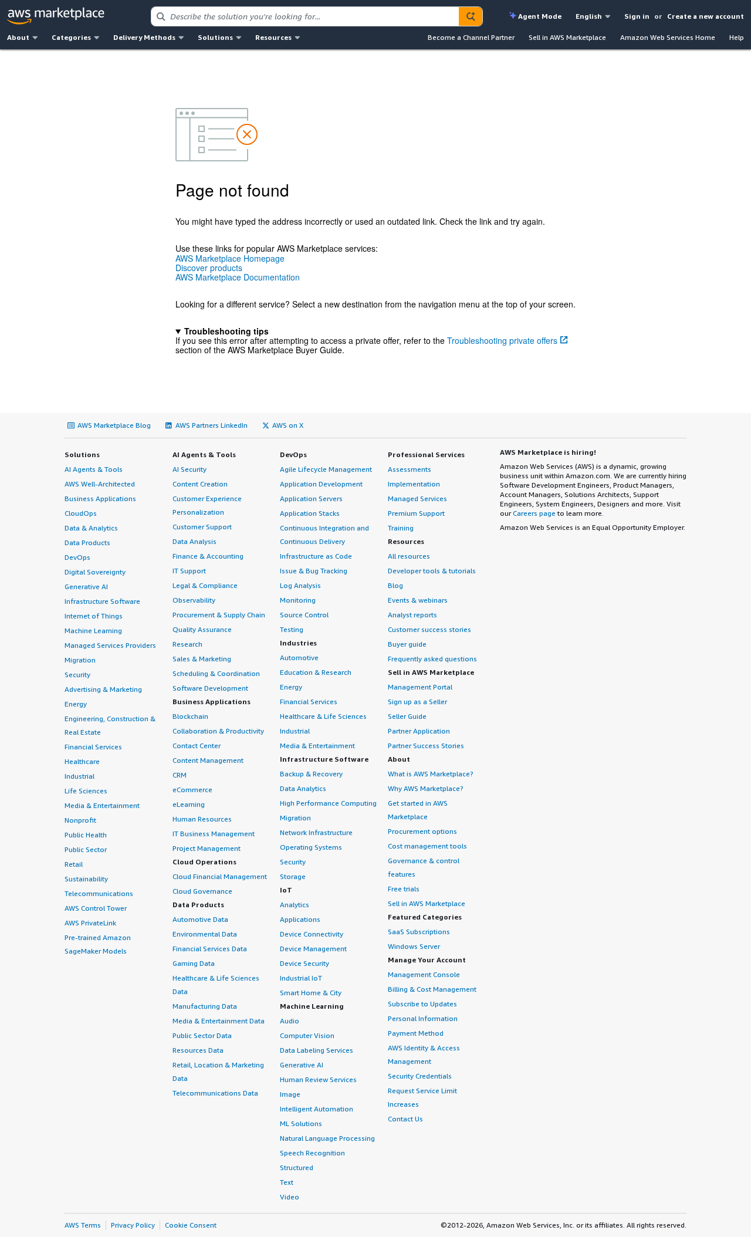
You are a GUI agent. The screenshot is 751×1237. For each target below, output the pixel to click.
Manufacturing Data (204, 1006)
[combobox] (304, 16)
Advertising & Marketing (103, 689)
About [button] (18, 37)
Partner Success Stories (426, 745)
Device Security (304, 963)
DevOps (77, 557)
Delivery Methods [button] (144, 37)
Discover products (208, 267)
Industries (298, 642)
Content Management (207, 760)
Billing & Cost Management (432, 989)
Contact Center (196, 745)
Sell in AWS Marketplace (567, 37)
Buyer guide (407, 644)
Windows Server (414, 946)
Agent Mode (539, 16)
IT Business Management (213, 833)
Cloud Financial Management (219, 876)
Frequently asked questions (432, 658)
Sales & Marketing (201, 658)
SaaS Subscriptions (419, 931)
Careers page (534, 513)
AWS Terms (83, 1225)
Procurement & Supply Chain (218, 614)
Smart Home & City (310, 992)
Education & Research (315, 672)
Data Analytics (303, 788)
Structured (296, 1167)
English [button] (589, 16)
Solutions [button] (215, 37)
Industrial (79, 776)
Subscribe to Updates (422, 1003)
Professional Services (426, 454)
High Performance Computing (328, 803)
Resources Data (198, 1050)
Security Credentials (420, 1076)
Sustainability (86, 878)
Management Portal (420, 686)
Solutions (82, 454)
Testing (291, 629)
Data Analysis (194, 541)
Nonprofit (80, 820)
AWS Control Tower (96, 908)
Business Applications (100, 498)
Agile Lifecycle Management (326, 469)
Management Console (424, 974)
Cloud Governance (202, 891)
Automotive (299, 657)
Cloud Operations (204, 861)
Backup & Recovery (311, 773)
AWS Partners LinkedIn (211, 425)
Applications (300, 919)
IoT (286, 889)
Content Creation (200, 483)
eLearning (188, 804)
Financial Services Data (209, 948)
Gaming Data (193, 963)
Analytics (294, 904)
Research (187, 644)
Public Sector (86, 849)
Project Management (206, 848)
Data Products (87, 542)
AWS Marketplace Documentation (237, 277)
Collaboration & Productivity (218, 730)
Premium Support (416, 513)
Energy (76, 703)
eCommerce (192, 789)
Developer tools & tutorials (432, 570)
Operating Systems (311, 847)
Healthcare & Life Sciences (323, 716)
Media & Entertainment (102, 805)
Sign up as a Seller (417, 701)
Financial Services (93, 746)
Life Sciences (86, 790)
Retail (74, 864)
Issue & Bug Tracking (313, 570)
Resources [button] (273, 37)
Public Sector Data (202, 1035)
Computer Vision (307, 1035)
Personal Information (423, 1018)
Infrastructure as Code (316, 556)
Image (290, 1094)
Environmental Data (204, 934)
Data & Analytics (91, 527)
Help (736, 37)
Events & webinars (418, 600)
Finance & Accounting (207, 556)
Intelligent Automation (316, 1108)
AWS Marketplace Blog (114, 425)
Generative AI (86, 586)
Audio (289, 1020)
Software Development (210, 688)
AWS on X (287, 425)
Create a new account (705, 16)
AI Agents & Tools (94, 469)
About (399, 759)
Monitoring (298, 600)
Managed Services (417, 498)
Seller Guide (407, 716)
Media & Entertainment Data (218, 1020)
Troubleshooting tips (226, 331)
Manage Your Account (427, 959)
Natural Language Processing (327, 1138)
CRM (179, 774)
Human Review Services (318, 1079)
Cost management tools (427, 845)
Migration (80, 659)
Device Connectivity (311, 934)
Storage (293, 876)
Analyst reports (412, 614)
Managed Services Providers (110, 645)
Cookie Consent (190, 1225)
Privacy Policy (133, 1225)
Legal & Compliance (205, 585)
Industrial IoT (301, 978)
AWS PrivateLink (90, 922)
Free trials (404, 888)
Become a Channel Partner (471, 37)
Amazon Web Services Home (667, 37)
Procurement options (422, 831)
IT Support (189, 570)
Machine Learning (93, 630)
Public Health (86, 834)
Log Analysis (300, 585)
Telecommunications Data (215, 1093)
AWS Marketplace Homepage (230, 258)
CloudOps (81, 513)
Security (77, 674)
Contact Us (405, 1118)
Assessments (409, 469)
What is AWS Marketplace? (430, 773)
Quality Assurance (202, 629)
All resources (409, 556)
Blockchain (190, 716)
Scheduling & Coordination (216, 673)
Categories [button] (71, 37)
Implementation (414, 483)
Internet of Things (94, 615)
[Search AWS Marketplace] (470, 16)
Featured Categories (425, 916)
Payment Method (416, 1033)
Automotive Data (200, 919)
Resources (406, 541)
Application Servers (311, 498)
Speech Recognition (312, 1152)
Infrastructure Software (102, 601)
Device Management (313, 948)
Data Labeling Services (316, 1050)
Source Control (304, 614)
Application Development (321, 483)
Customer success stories (429, 629)
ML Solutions (301, 1123)
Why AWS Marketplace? (426, 788)
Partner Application (419, 730)
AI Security (189, 469)
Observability (193, 600)
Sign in (636, 16)
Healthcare (82, 761)
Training (401, 527)
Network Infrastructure (316, 832)
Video (289, 1196)
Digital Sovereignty (95, 571)
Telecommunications (99, 893)
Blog (395, 585)
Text (286, 1182)
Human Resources (202, 818)
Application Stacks (310, 513)
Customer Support (202, 526)
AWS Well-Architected (100, 483)
